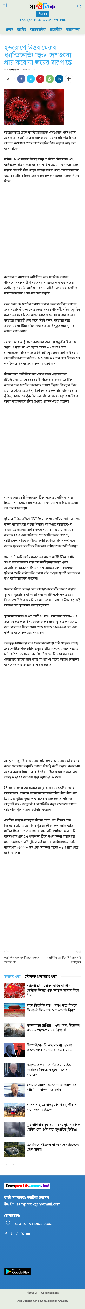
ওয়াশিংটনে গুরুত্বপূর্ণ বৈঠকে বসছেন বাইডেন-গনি (21, 960)
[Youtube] (28, 1234)
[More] (69, 79)
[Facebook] (21, 79)
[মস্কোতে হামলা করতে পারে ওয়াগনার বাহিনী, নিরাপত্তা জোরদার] (14, 1090)
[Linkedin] (59, 79)
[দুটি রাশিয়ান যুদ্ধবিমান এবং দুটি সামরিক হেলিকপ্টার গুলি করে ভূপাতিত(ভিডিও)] (14, 1129)
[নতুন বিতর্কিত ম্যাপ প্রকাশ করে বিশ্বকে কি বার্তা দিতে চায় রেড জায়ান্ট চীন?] (14, 1010)
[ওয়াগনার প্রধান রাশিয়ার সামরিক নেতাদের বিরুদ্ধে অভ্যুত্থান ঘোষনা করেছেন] (14, 1070)
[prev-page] (6, 1164)
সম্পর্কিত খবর (12, 976)
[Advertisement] (42, 232)
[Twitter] (31, 79)
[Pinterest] (40, 79)
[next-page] (13, 1164)
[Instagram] (11, 1234)
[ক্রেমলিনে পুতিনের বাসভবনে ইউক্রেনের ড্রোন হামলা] (14, 1149)
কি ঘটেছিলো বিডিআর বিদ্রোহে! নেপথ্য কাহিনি (42, 20)
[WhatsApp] (50, 79)
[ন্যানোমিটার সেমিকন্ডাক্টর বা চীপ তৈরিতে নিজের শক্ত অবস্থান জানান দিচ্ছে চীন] (14, 990)
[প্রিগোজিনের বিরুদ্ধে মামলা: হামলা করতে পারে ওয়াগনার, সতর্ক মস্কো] (14, 1050)
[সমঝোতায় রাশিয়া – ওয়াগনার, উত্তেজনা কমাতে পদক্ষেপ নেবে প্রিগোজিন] (14, 1030)
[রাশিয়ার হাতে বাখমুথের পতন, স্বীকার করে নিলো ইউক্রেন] (14, 1110)
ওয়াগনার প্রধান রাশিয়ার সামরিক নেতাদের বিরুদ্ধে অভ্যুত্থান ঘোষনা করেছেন (49, 1070)
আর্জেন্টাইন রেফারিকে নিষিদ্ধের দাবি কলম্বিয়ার (64, 960)
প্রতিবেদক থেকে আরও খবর (41, 976)
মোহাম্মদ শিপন (14, 69)
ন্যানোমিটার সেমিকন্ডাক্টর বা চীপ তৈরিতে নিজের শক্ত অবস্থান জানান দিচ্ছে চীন (53, 990)
